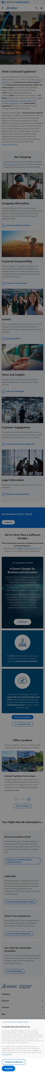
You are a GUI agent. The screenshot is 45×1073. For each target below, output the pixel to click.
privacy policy (6, 1054)
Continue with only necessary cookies (15, 1022)
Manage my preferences (14, 1062)
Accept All (8, 1068)
